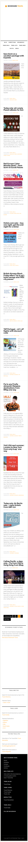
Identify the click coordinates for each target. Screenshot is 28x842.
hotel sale (12, 265)
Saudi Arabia (6, 726)
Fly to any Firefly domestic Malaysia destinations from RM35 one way (12, 387)
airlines (16, 374)
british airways (13, 320)
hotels (17, 265)
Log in (22, 838)
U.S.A (4, 728)
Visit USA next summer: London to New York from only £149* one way (14, 448)
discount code (13, 99)
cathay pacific (17, 606)
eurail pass (16, 213)
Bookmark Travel (14, 6)
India (4, 724)
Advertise (6, 762)
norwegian (21, 495)
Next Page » (7, 619)
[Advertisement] (14, 24)
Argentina (5, 720)
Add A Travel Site (8, 777)
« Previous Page (8, 616)
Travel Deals (12, 98)
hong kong (6, 607)
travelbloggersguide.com (8, 746)
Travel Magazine (6, 751)
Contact (6, 764)
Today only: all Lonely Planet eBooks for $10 (13, 109)
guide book (19, 154)
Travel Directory (6, 697)
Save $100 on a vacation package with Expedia (14, 56)
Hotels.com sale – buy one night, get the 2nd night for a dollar (13, 225)
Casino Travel (6, 702)
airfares (12, 374)
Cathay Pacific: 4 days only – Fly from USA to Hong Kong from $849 (13, 563)
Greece (5, 722)
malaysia (6, 437)
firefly (20, 435)
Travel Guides (5, 715)
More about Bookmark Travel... (10, 637)
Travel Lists (7, 794)
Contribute (6, 766)
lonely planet (7, 155)
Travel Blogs (7, 784)
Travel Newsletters (9, 800)
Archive (6, 768)
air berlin (12, 553)
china (22, 606)
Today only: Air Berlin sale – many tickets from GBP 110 (13, 505)
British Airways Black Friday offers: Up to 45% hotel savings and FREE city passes (14, 276)
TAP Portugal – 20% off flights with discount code (14, 331)
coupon (11, 213)
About (5, 760)
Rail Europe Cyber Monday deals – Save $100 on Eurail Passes (13, 166)
